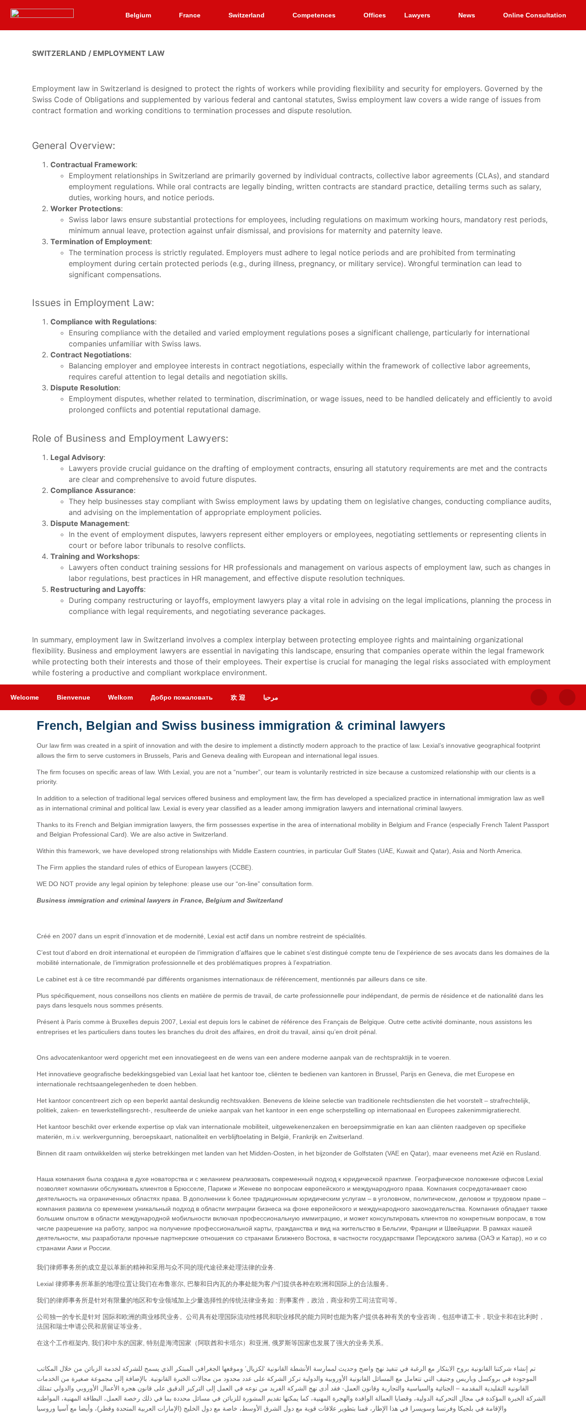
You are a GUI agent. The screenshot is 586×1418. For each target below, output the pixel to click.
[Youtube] (567, 697)
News (466, 15)
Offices (375, 15)
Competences (314, 15)
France (190, 15)
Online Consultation (534, 15)
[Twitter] (539, 697)
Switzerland (246, 15)
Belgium (138, 15)
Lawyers (417, 15)
